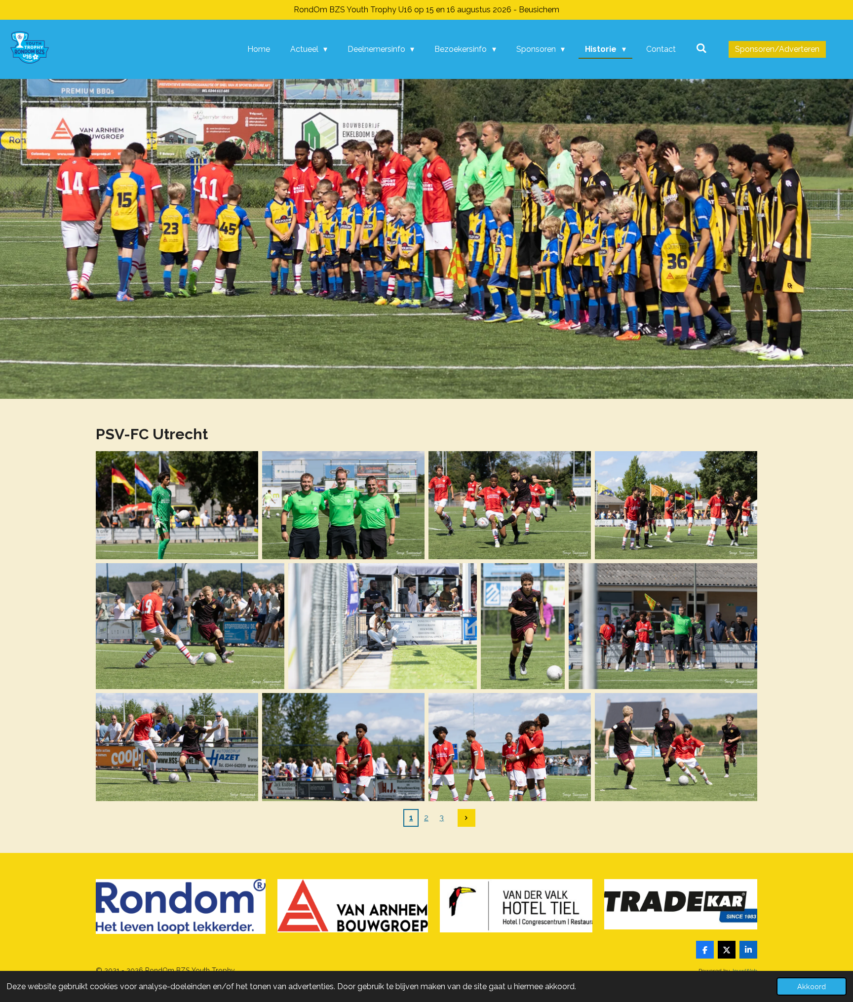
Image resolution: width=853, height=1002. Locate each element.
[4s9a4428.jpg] (663, 626)
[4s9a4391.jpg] (523, 626)
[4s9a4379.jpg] (676, 505)
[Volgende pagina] (466, 818)
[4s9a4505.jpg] (676, 747)
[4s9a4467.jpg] (343, 747)
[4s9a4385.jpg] (190, 626)
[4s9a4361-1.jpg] (177, 505)
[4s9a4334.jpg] (343, 505)
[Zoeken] (701, 48)
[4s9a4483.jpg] (509, 747)
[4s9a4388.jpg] (382, 626)
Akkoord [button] (811, 986)
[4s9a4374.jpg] (509, 505)
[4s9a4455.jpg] (177, 747)
